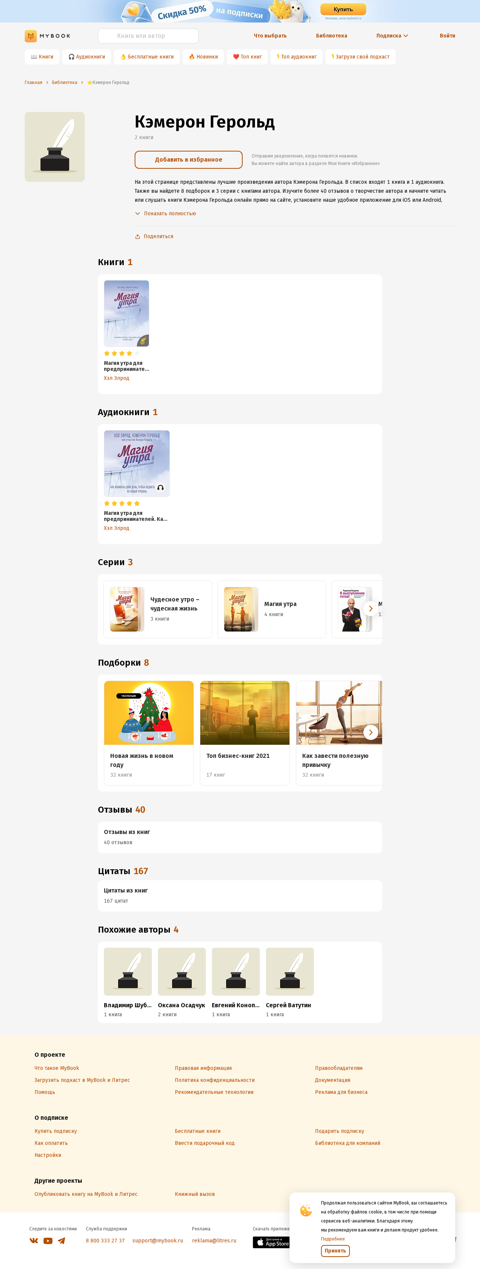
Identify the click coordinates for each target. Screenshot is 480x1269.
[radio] (107, 353)
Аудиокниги (90, 57)
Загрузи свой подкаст (363, 57)
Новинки (207, 57)
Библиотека (331, 36)
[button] (370, 608)
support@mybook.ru (157, 1241)
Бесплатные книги (151, 57)
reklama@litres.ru (214, 1241)
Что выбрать (270, 36)
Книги (46, 57)
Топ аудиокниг (298, 57)
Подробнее (333, 1239)
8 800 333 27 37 (105, 1241)
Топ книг (251, 57)
